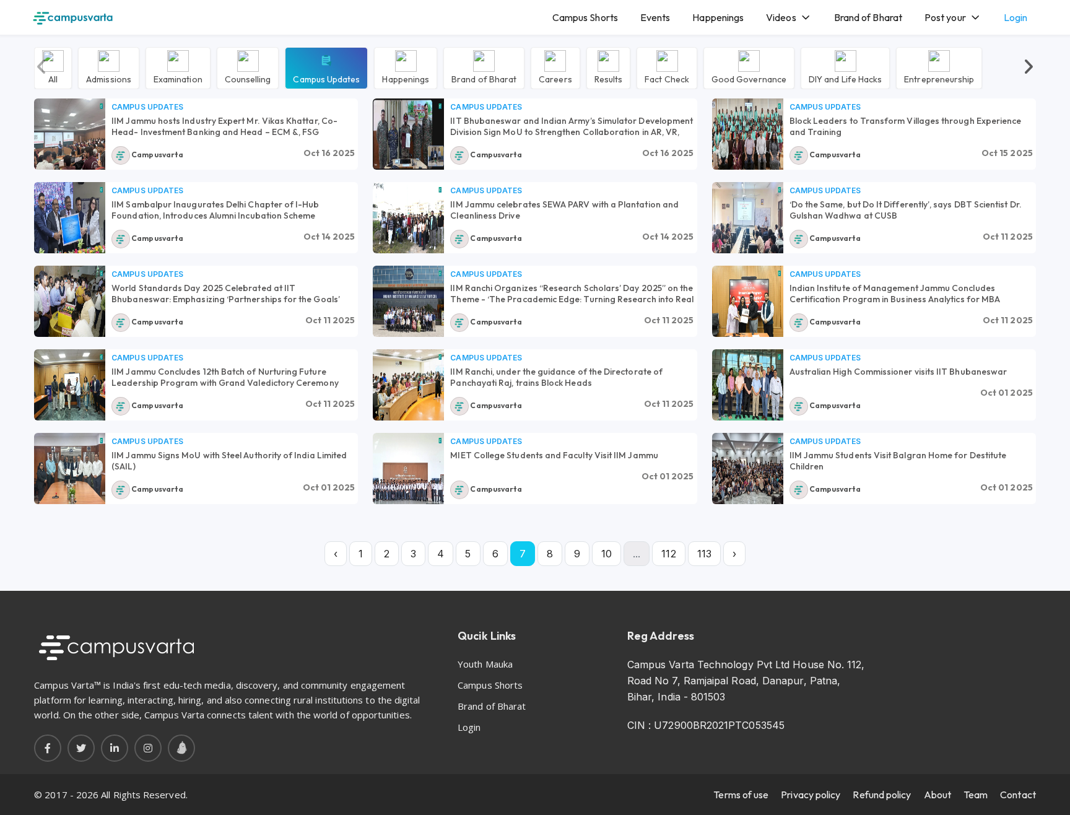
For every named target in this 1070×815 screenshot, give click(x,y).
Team (975, 794)
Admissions (108, 79)
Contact (1018, 794)
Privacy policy (810, 794)
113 (704, 553)
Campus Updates (326, 79)
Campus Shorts (585, 17)
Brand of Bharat (868, 17)
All (53, 79)
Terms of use (740, 794)
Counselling (248, 79)
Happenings (718, 17)
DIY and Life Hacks (845, 79)
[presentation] (41, 67)
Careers (555, 79)
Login (1015, 17)
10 (606, 553)
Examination (178, 79)
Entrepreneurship (939, 79)
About (937, 794)
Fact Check (667, 79)
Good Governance (748, 79)
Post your (945, 17)
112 (668, 553)
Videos (781, 17)
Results (608, 79)
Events (655, 17)
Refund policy (882, 794)
